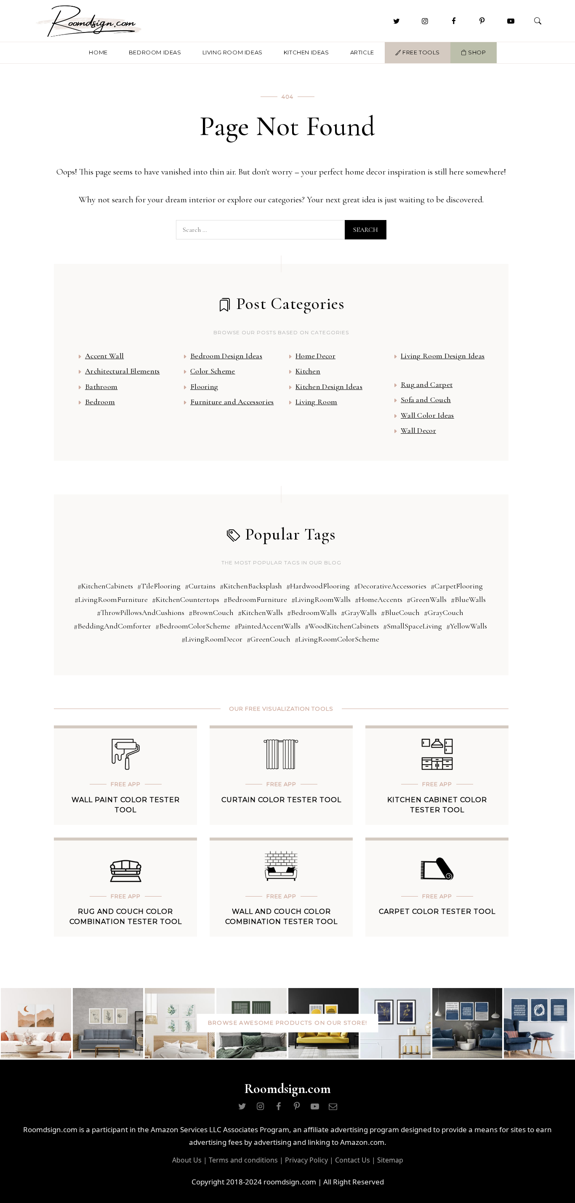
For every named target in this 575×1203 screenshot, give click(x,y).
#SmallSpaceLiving (412, 626)
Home (98, 52)
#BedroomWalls (312, 612)
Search (365, 230)
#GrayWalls (359, 612)
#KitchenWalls (260, 612)
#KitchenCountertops (185, 599)
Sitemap (390, 1160)
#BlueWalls (468, 599)
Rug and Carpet (427, 384)
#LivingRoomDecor (211, 639)
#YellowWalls (466, 626)
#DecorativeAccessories (390, 586)
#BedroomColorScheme (192, 626)
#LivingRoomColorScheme (337, 639)
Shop (476, 52)
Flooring (204, 386)
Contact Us (352, 1160)
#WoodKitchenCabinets (342, 626)
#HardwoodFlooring (318, 586)
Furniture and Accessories (232, 401)
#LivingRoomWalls (321, 599)
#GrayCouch (443, 612)
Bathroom (101, 386)
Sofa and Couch (426, 399)
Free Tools (420, 52)
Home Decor (315, 355)
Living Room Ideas (232, 52)
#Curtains (200, 586)
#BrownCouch (211, 612)
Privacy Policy (306, 1160)
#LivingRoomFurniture (111, 599)
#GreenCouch (268, 639)
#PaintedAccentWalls (267, 626)
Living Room (316, 401)
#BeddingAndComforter (112, 626)
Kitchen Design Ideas (328, 386)
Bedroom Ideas (155, 52)
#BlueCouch (400, 612)
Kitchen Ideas (306, 52)
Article (362, 52)
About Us (187, 1160)
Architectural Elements (122, 371)
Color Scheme (212, 371)
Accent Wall (104, 355)
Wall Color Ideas (427, 415)
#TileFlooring (159, 586)
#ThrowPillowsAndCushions (140, 612)
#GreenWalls (427, 599)
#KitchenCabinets (105, 586)
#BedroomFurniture (255, 599)
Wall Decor (418, 430)
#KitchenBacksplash (251, 586)
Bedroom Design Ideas (226, 355)
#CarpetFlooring (457, 586)
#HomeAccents (378, 599)
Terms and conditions (243, 1160)
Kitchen (307, 371)
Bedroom (100, 401)
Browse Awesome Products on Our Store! (287, 1023)
